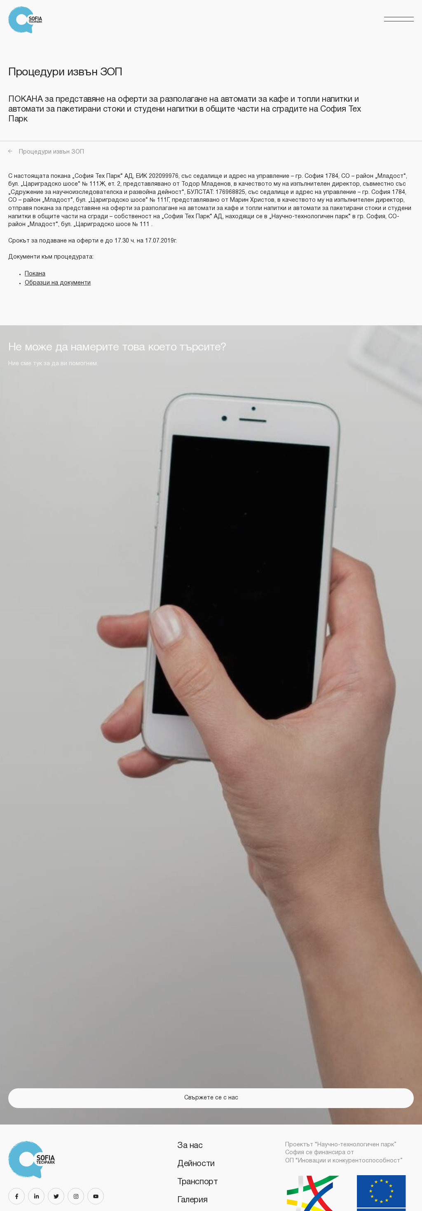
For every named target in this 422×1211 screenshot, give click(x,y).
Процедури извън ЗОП (51, 152)
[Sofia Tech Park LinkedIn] (38, 1196)
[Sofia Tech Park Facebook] (18, 1196)
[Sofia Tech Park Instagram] (77, 1196)
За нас (190, 1146)
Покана (35, 274)
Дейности (196, 1164)
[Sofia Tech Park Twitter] (58, 1196)
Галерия (192, 1200)
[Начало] (27, 19)
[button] (399, 19)
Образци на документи (58, 283)
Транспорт (197, 1182)
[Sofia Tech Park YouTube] (97, 1196)
